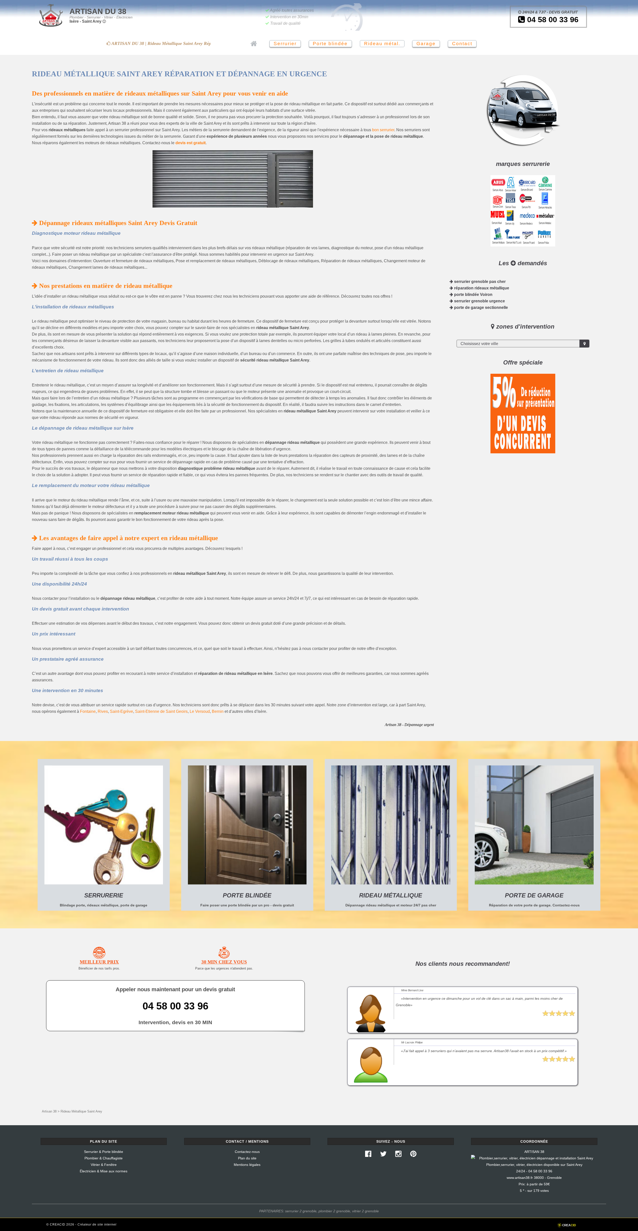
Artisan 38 (49, 1111)
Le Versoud (200, 711)
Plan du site (247, 1158)
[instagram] (398, 1155)
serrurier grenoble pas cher (479, 281)
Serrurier (285, 43)
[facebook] (368, 1155)
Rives (103, 711)
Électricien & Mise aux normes (103, 1171)
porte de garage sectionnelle (480, 307)
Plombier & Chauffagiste (103, 1158)
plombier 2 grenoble (334, 1211)
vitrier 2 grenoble (365, 1211)
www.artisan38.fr (520, 1178)
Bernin (218, 711)
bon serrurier (383, 130)
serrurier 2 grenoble (301, 1211)
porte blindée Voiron (472, 294)
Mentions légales (247, 1165)
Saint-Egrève (121, 711)
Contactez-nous (247, 1152)
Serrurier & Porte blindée (103, 1152)
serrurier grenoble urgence (479, 301)
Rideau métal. (382, 43)
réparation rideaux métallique (481, 288)
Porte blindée (330, 43)
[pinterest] (413, 1155)
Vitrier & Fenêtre (104, 1165)
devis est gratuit (190, 143)
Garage (426, 43)
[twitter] (383, 1155)
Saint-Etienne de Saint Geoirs (161, 711)
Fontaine (88, 711)
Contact (462, 43)
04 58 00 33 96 (551, 19)
